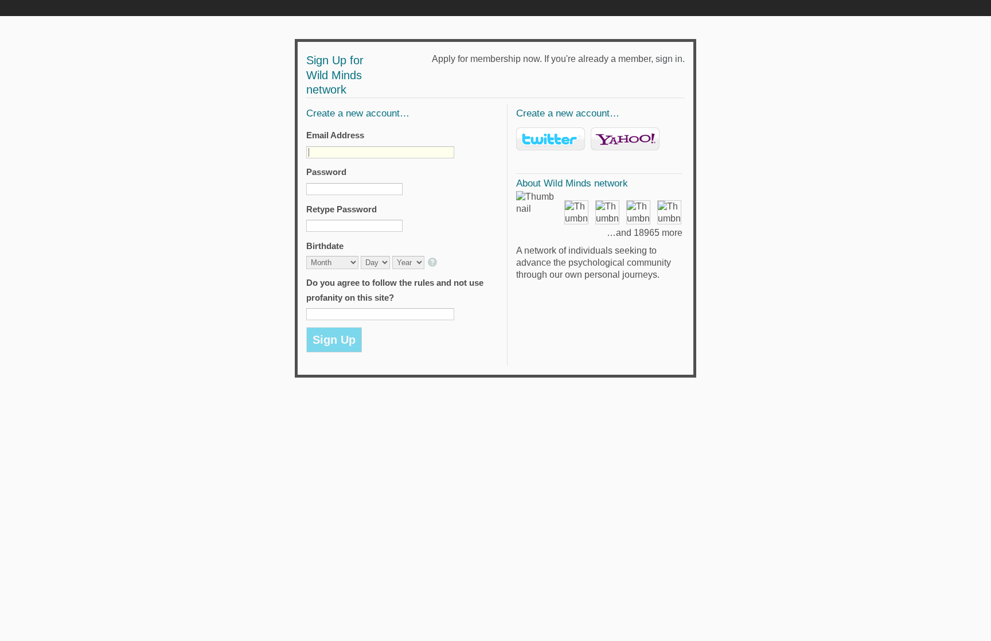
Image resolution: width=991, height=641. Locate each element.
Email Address (335, 135)
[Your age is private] (433, 263)
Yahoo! (625, 138)
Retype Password (341, 209)
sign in (669, 59)
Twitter (550, 138)
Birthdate (325, 246)
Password (326, 172)
